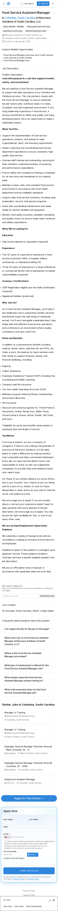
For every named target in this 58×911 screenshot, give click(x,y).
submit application (29, 871)
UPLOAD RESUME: (20, 853)
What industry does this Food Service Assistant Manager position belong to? (23, 679)
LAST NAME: (33, 819)
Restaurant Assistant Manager (19, 779)
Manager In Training (14, 712)
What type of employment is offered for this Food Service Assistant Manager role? (26, 667)
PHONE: (6, 835)
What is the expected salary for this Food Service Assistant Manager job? (25, 691)
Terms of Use (18, 879)
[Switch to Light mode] (53, 3)
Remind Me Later (47, 596)
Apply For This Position (27, 798)
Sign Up (44, 3)
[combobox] (8, 837)
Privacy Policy (33, 879)
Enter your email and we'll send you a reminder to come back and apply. (27, 588)
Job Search (29, 3)
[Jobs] (8, 3)
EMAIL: (5, 827)
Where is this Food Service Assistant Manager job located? (22, 655)
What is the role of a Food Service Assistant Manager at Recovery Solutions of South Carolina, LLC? (26, 641)
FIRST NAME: (8, 819)
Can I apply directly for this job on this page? (27, 629)
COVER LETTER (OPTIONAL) (13, 858)
